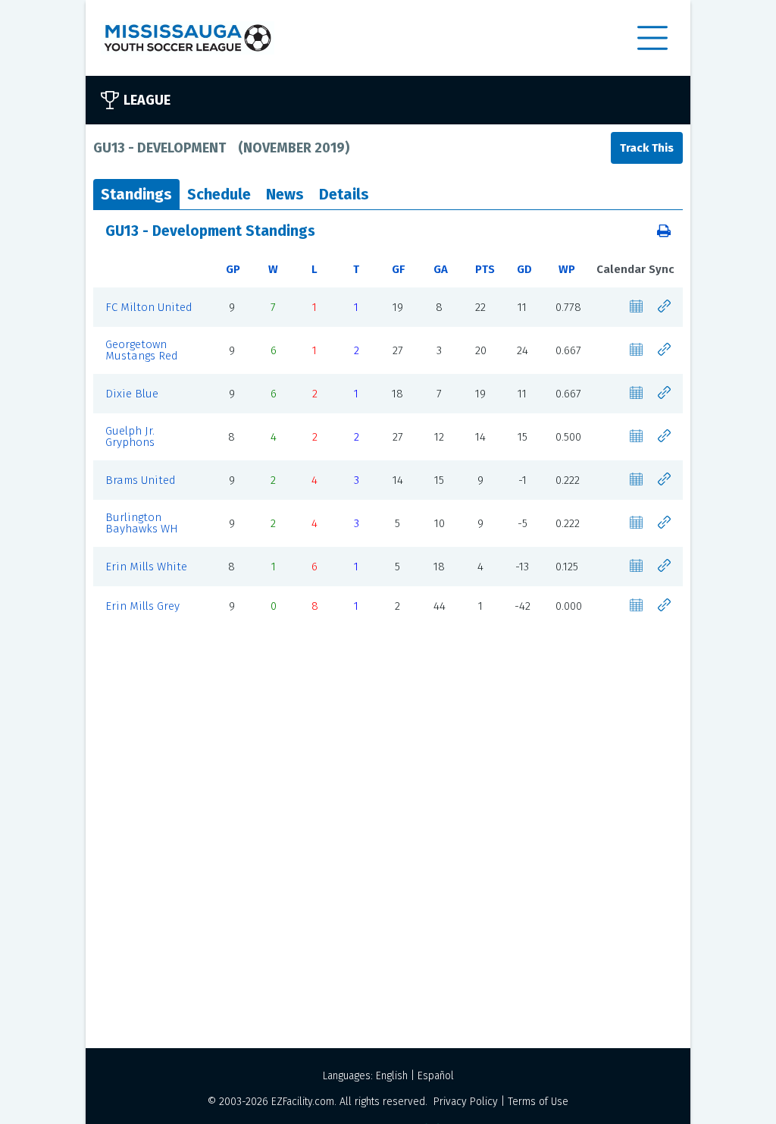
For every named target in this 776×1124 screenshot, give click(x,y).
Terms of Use (538, 1101)
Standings (136, 194)
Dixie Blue (131, 393)
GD (524, 269)
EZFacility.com (302, 1101)
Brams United (140, 480)
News (285, 194)
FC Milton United (148, 307)
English (392, 1075)
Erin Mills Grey (142, 606)
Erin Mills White (146, 566)
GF (398, 269)
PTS (485, 269)
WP (567, 269)
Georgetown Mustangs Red (141, 350)
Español (436, 1075)
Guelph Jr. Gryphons (130, 436)
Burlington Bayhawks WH (141, 522)
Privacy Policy (465, 1101)
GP (233, 269)
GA (440, 269)
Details (344, 194)
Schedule (219, 194)
